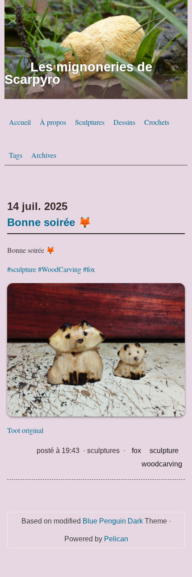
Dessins (124, 122)
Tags (15, 155)
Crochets (156, 122)
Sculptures (89, 122)
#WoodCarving (59, 269)
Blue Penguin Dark (113, 521)
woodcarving (162, 464)
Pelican (116, 539)
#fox (89, 269)
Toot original (25, 430)
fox (136, 450)
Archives (43, 155)
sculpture (164, 450)
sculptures (103, 450)
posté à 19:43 (58, 450)
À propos (53, 122)
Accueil (20, 122)
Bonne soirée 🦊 (49, 222)
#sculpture (21, 269)
